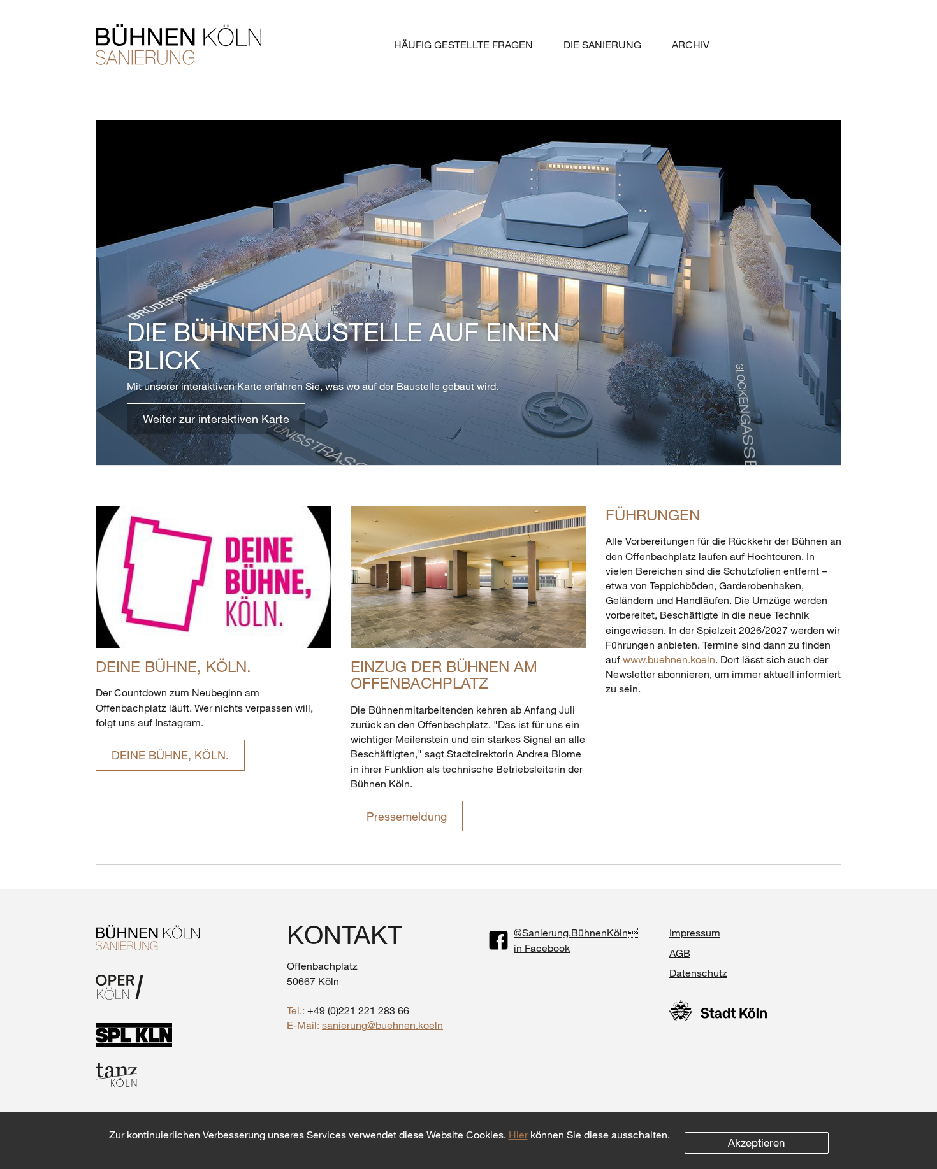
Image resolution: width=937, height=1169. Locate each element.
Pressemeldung (407, 816)
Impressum (694, 932)
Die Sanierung (602, 44)
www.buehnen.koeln (669, 659)
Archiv (690, 44)
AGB (679, 953)
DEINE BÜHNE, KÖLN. (173, 666)
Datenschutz (698, 972)
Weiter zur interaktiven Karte (216, 419)
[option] (468, 293)
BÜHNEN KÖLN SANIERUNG (178, 44)
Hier (518, 1134)
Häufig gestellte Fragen (463, 44)
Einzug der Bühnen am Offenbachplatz (444, 674)
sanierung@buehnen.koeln (382, 1025)
